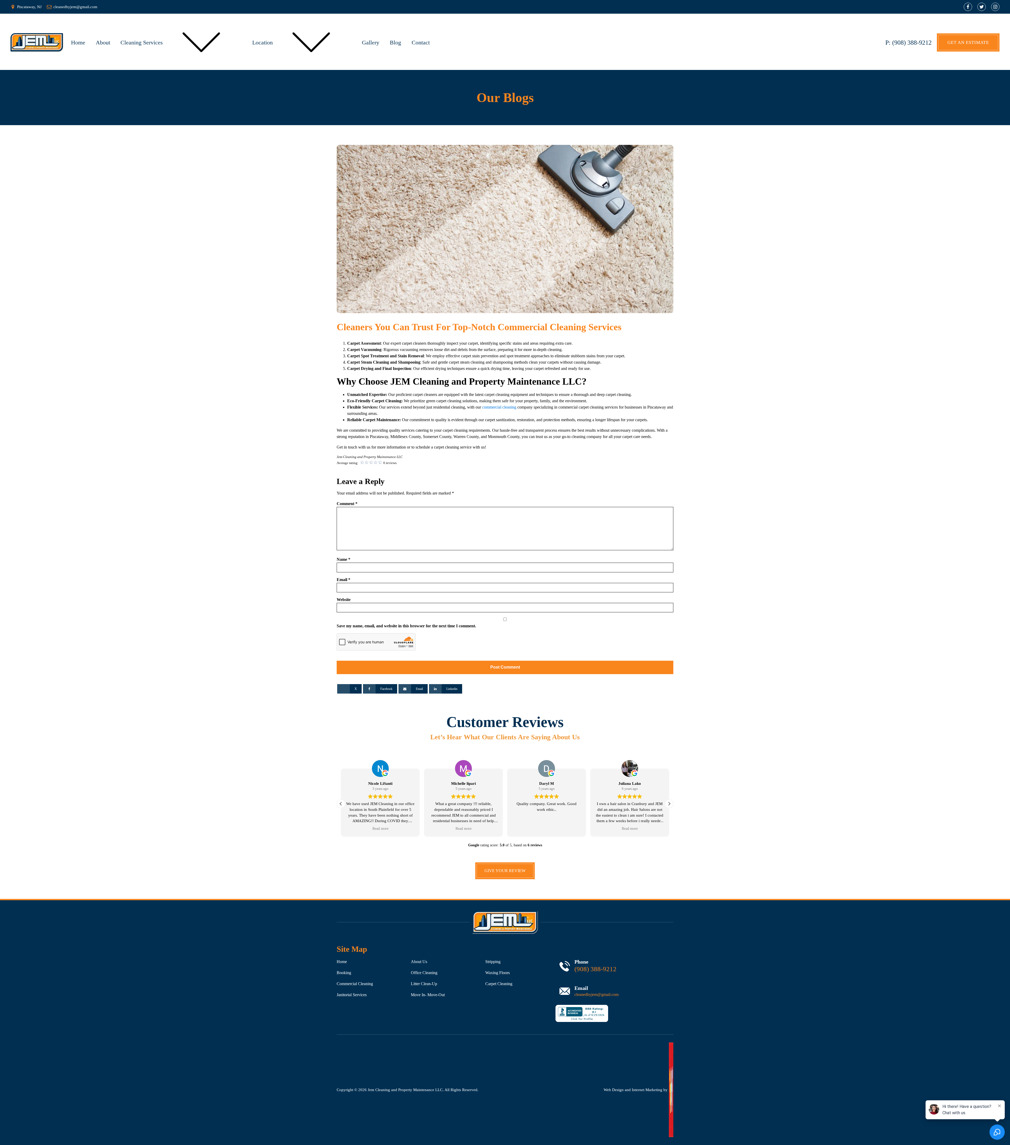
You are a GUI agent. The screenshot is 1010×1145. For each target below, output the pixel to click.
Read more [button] (380, 829)
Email (343, 579)
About (103, 42)
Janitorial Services (352, 995)
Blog (395, 42)
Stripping (493, 961)
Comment (347, 503)
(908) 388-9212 (595, 969)
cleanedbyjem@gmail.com (596, 994)
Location (262, 42)
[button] (341, 804)
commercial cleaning (499, 407)
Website (344, 599)
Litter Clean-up (424, 983)
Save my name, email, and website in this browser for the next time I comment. (406, 626)
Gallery (370, 42)
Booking (344, 972)
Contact (421, 42)
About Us (419, 961)
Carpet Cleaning (498, 983)
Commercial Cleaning (355, 983)
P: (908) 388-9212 (908, 42)
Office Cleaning (424, 972)
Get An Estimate (968, 42)
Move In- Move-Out (428, 995)
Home (78, 42)
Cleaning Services (141, 42)
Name (343, 559)
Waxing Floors (497, 972)
